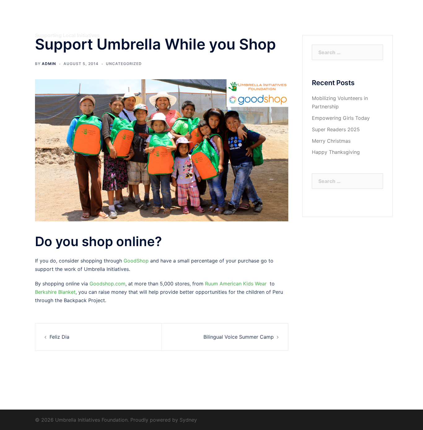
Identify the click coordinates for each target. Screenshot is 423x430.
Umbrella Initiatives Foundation (80, 18)
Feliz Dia (59, 337)
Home (194, 22)
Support (341, 22)
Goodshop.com (107, 283)
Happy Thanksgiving (336, 152)
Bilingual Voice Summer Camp (238, 337)
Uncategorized (124, 63)
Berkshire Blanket (55, 292)
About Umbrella (224, 22)
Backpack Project (267, 22)
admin (49, 63)
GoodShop (136, 261)
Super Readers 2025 (336, 129)
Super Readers (309, 22)
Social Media (371, 22)
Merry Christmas (331, 141)
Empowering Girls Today (341, 118)
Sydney (188, 420)
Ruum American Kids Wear (236, 283)
